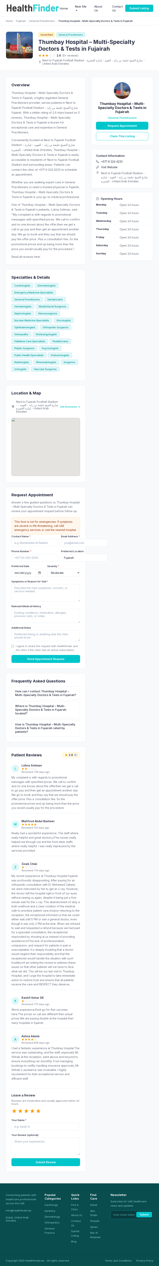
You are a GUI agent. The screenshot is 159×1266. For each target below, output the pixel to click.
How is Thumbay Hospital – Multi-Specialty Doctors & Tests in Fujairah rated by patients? (45, 728)
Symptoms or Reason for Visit (29, 581)
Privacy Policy (144, 1260)
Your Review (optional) (24, 1135)
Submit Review (46, 1162)
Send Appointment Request (45, 659)
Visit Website (109, 167)
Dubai (93, 1204)
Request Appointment (122, 125)
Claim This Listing (122, 136)
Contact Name (21, 536)
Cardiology (51, 1204)
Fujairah (21, 20)
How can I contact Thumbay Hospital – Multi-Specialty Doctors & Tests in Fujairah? (45, 693)
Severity (53, 566)
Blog (73, 1241)
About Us (76, 1215)
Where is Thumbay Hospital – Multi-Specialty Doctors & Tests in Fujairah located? (40, 709)
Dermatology (52, 1216)
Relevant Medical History (26, 606)
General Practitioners (42, 20)
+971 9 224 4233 (112, 161)
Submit (144, 1214)
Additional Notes (21, 627)
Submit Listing (139, 8)
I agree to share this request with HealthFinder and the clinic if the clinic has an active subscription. (47, 648)
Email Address (70, 536)
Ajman (94, 1226)
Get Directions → (70, 406)
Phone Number (21, 551)
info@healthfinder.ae (18, 1210)
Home (64, 8)
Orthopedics (52, 1222)
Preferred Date (20, 566)
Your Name (19, 1120)
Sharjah (94, 1220)
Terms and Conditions (118, 1260)
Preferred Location (72, 551)
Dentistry (50, 1210)
